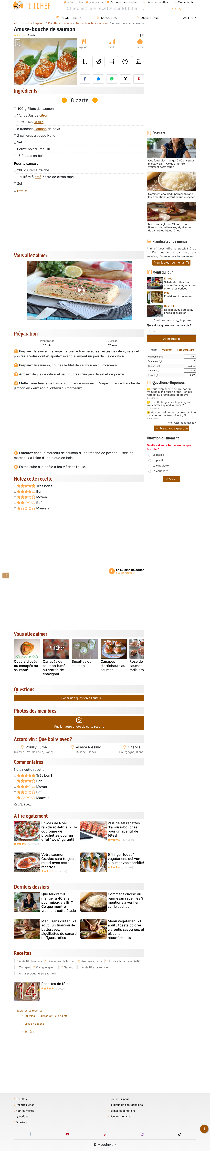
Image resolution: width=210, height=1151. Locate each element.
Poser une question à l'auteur (81, 698)
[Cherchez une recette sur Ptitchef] (174, 8)
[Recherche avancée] (181, 9)
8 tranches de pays (38, 129)
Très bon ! (43, 486)
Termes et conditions (122, 1110)
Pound (153, 370)
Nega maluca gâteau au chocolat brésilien (178, 311)
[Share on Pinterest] (139, 79)
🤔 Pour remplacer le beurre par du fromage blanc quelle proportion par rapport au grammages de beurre (169, 392)
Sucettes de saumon (81, 663)
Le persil (157, 460)
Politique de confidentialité (126, 1104)
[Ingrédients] (5, 575)
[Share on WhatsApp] (111, 79)
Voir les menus (164, 320)
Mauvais (42, 508)
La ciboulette (160, 465)
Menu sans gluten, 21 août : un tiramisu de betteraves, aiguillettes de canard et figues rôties (59, 929)
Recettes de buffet (62, 961)
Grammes (155, 361)
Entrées (29, 1031)
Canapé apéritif (46, 967)
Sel (19, 142)
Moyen (41, 497)
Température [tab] (185, 349)
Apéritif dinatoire (30, 961)
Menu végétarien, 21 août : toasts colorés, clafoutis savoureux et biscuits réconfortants (126, 929)
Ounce (154, 366)
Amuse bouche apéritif (124, 961)
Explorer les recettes (29, 1010)
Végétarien (98, 2)
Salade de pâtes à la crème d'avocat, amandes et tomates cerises (180, 285)
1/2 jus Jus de (32, 115)
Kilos (153, 375)
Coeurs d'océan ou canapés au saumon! (27, 665)
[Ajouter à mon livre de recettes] (85, 61)
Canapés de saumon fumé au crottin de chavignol (54, 667)
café (38, 177)
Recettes (68, 18)
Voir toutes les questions (181, 422)
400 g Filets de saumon (35, 109)
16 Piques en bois (30, 156)
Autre (188, 18)
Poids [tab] (153, 349)
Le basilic (158, 454)
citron (43, 115)
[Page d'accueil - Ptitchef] (15, 23)
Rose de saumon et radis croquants (142, 665)
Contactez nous (119, 1099)
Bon (38, 492)
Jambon (40, 129)
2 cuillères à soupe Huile (36, 136)
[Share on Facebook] (84, 79)
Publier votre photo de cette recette (79, 726)
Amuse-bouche (91, 961)
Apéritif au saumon (95, 967)
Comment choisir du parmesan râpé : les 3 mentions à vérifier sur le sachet (125, 900)
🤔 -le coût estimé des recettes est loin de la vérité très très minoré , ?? (171, 414)
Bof (38, 503)
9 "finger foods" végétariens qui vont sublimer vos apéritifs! (126, 859)
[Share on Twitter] (125, 79)
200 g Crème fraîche (33, 170)
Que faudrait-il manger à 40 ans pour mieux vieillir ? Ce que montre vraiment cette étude (58, 902)
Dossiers (108, 18)
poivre (22, 190)
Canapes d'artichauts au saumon (113, 665)
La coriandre (160, 471)
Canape (24, 967)
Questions (149, 18)
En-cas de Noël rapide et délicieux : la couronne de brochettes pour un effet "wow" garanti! (59, 831)
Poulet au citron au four (179, 296)
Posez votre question (173, 428)
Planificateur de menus (169, 262)
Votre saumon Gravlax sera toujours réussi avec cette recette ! (58, 861)
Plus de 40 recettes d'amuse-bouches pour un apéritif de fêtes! (124, 829)
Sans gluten (76, 2)
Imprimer (185, 320)
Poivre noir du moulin (33, 149)
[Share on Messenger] (98, 79)
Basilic (38, 122)
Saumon (69, 967)
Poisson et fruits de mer (53, 1015)
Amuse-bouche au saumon (37, 973)
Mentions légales (119, 1116)
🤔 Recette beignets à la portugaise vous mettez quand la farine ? (169, 404)
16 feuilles (30, 122)
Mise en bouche (34, 1023)
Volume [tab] (167, 349)
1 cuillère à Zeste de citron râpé (45, 177)
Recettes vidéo (25, 1104)
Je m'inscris (171, 338)
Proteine (29, 1015)
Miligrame (156, 356)
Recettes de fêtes (55, 984)
